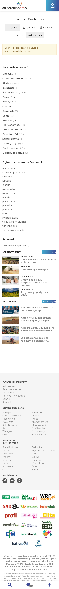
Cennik (6, 398)
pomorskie (8, 209)
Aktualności (8, 386)
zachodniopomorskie (13, 230)
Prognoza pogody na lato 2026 (36, 294)
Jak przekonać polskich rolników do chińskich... (35, 339)
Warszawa (8, 453)
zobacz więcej (49, 252)
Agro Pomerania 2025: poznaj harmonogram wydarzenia (38, 329)
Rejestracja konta (11, 389)
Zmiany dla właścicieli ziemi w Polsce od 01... (38, 261)
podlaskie (7, 205)
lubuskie (6, 180)
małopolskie (9, 189)
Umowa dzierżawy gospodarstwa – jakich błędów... (34, 282)
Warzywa (7, 431)
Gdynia (35, 456)
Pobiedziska (38, 463)
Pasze (5, 428)
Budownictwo (39, 434)
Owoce (6, 434)
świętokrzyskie (10, 217)
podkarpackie (9, 201)
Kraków (6, 456)
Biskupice (37, 447)
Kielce (35, 469)
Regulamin (8, 392)
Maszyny (7, 412)
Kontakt (6, 402)
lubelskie (7, 176)
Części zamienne (11, 415)
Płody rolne (8, 418)
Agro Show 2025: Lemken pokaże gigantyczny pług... (36, 319)
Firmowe (47, 27)
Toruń (5, 463)
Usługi (35, 415)
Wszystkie (12, 27)
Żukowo (36, 460)
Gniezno (6, 460)
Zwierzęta (7, 422)
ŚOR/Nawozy (9, 425)
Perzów (6, 450)
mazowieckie (9, 193)
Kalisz (35, 453)
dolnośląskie (9, 168)
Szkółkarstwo (39, 428)
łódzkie (6, 184)
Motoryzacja (38, 431)
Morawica (7, 466)
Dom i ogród (39, 425)
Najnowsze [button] (34, 35)
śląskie (5, 213)
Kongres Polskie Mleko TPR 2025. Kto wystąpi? (37, 309)
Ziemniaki (37, 412)
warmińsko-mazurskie (14, 221)
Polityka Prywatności (13, 395)
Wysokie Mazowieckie (44, 450)
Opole (35, 466)
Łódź (5, 469)
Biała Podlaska (10, 447)
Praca (35, 418)
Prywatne (30, 27)
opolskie (6, 197)
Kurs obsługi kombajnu (34, 269)
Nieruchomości (40, 422)
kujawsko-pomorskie (13, 172)
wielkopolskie (9, 226)
